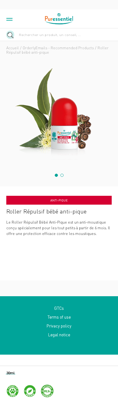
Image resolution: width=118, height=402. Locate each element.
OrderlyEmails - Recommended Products (58, 47)
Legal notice (59, 334)
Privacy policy (59, 325)
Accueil (12, 47)
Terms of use (59, 317)
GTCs (59, 308)
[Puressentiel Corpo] (59, 18)
